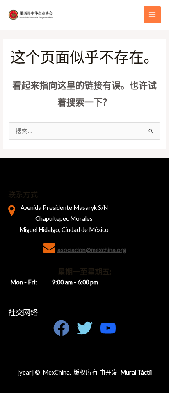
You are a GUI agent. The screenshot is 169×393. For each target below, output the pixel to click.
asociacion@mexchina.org (91, 249)
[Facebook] (61, 328)
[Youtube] (108, 328)
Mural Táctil (136, 372)
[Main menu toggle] (152, 14)
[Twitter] (85, 328)
